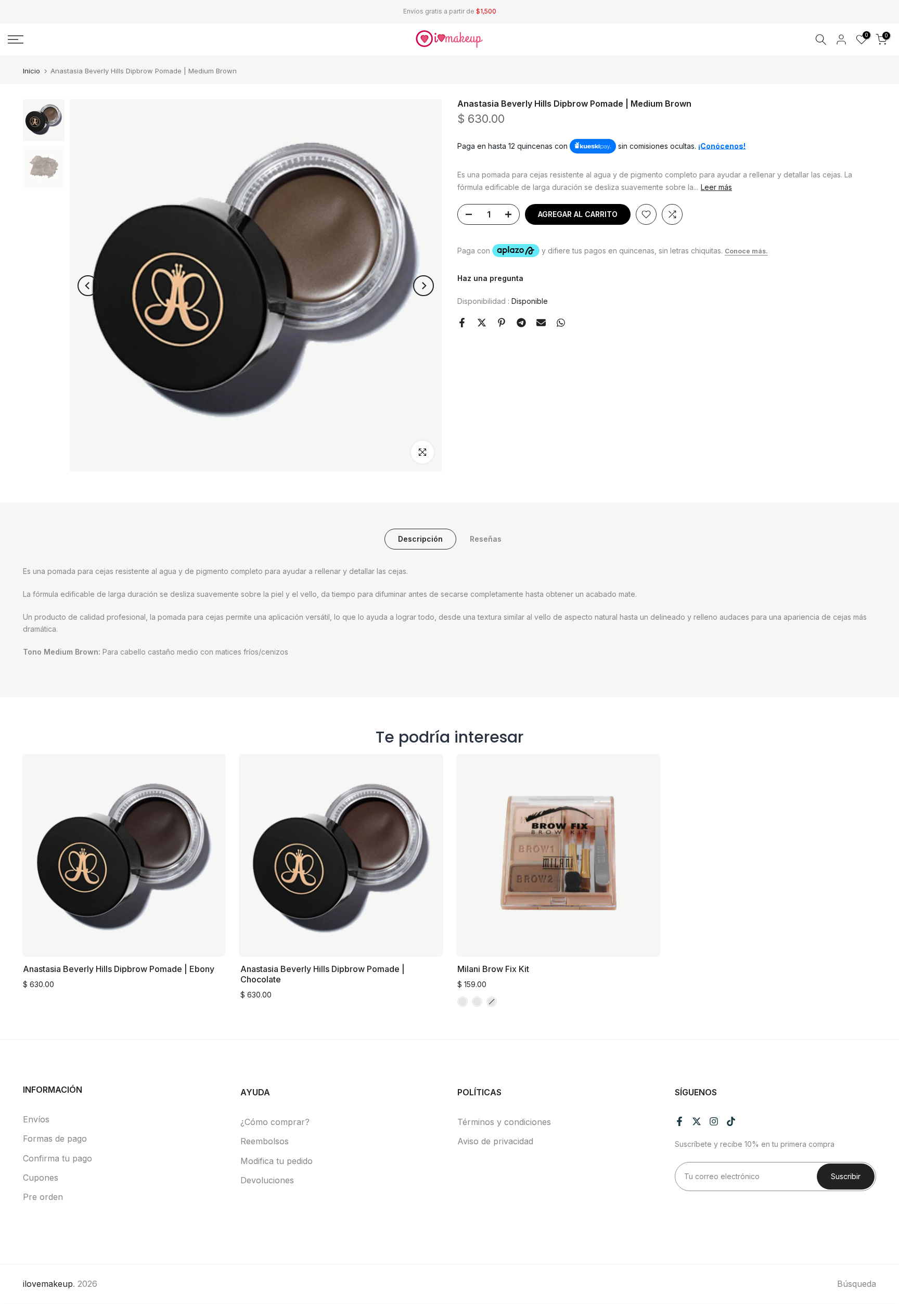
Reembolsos (264, 1141)
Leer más (716, 187)
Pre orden (43, 1197)
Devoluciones (267, 1180)
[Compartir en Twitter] (481, 322)
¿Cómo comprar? (275, 1122)
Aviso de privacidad (495, 1141)
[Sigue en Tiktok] (731, 1121)
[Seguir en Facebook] (679, 1121)
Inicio (31, 71)
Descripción (420, 538)
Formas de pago (55, 1138)
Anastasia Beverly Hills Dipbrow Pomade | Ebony (118, 968)
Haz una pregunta (490, 278)
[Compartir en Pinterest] (501, 322)
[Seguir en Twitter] (696, 1121)
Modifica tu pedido (276, 1161)
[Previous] (88, 285)
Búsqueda (856, 1284)
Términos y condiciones (504, 1122)
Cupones (40, 1177)
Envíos (36, 1119)
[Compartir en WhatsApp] (561, 322)
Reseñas (486, 538)
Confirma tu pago (57, 1158)
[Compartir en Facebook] (462, 322)
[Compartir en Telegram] (521, 322)
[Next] (423, 285)
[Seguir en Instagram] (713, 1121)
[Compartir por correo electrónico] (541, 322)
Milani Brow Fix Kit (493, 968)
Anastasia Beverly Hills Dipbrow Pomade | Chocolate (322, 973)
